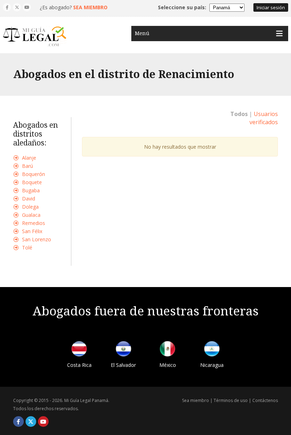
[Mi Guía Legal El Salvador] (123, 350)
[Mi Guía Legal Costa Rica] (79, 350)
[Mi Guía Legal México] (167, 350)
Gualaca (31, 214)
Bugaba (31, 190)
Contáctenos (265, 400)
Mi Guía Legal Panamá (86, 400)
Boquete (32, 182)
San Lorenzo (36, 239)
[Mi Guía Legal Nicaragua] (212, 350)
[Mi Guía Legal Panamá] (35, 36)
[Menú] (279, 33)
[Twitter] (17, 7)
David (28, 198)
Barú (27, 166)
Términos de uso (231, 400)
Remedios (33, 223)
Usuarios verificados (263, 118)
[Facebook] (7, 7)
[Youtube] (27, 7)
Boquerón (33, 174)
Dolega (30, 206)
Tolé (27, 247)
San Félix (32, 231)
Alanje (29, 157)
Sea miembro (195, 400)
